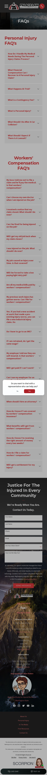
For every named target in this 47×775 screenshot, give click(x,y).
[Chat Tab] (23, 387)
